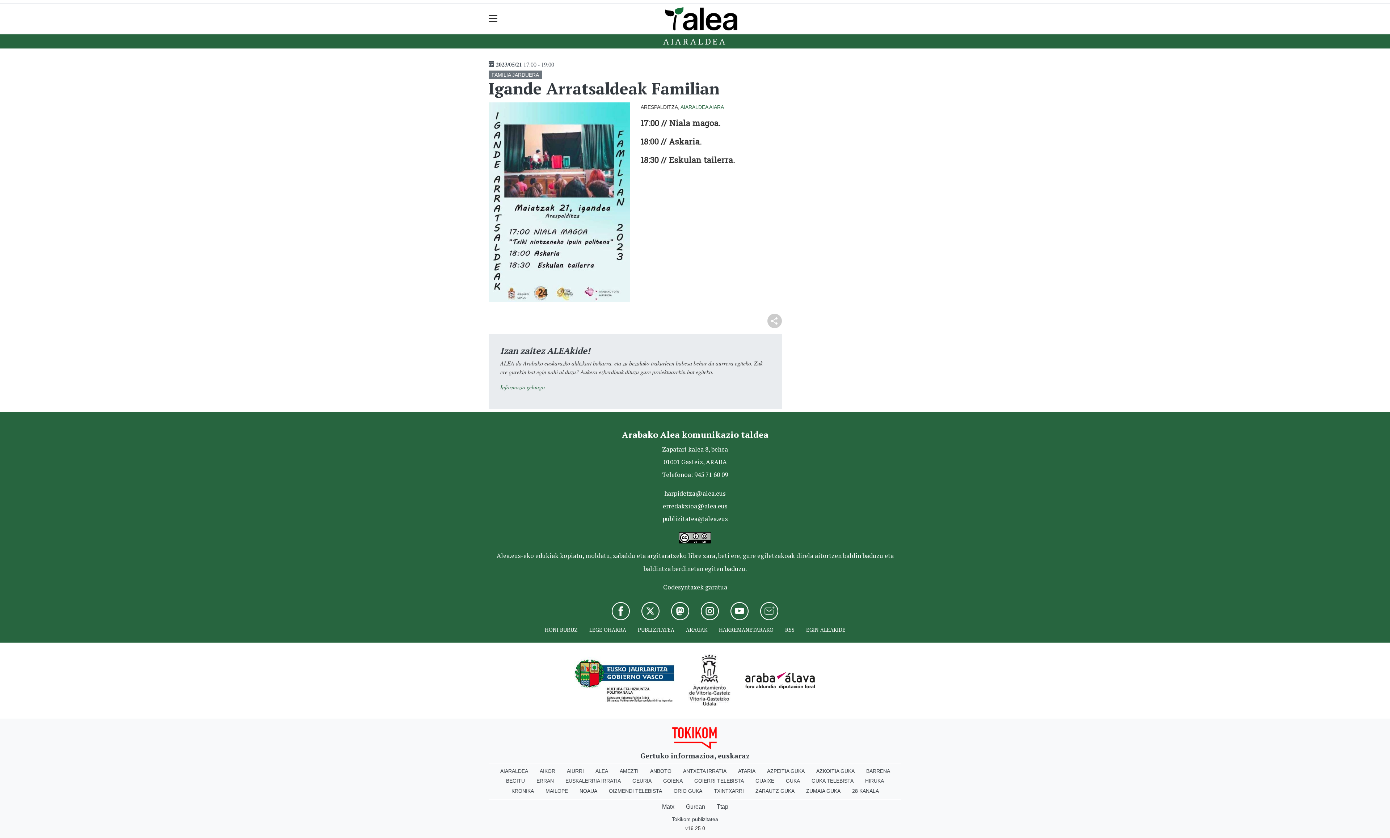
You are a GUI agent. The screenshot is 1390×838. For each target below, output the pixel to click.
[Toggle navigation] (493, 18)
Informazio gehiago (522, 387)
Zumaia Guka (823, 791)
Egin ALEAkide (826, 629)
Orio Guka (688, 791)
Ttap (722, 807)
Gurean (695, 807)
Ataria (746, 771)
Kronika (522, 791)
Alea (601, 771)
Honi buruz (561, 629)
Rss (790, 629)
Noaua (588, 791)
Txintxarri (729, 791)
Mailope (557, 791)
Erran (545, 781)
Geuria (642, 781)
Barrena (878, 771)
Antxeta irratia (704, 771)
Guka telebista (833, 781)
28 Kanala (865, 791)
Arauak (696, 629)
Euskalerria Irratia (593, 781)
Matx (668, 807)
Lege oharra (607, 629)
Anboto (660, 771)
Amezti (629, 771)
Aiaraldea (695, 41)
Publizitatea (656, 629)
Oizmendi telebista (635, 791)
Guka (793, 781)
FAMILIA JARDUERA (515, 75)
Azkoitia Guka (835, 771)
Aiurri (575, 771)
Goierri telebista (719, 781)
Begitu (515, 781)
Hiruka (874, 781)
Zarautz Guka (775, 791)
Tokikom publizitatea (695, 819)
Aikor (547, 771)
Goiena (673, 781)
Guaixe (764, 781)
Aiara (716, 107)
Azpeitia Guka (786, 771)
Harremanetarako (746, 629)
